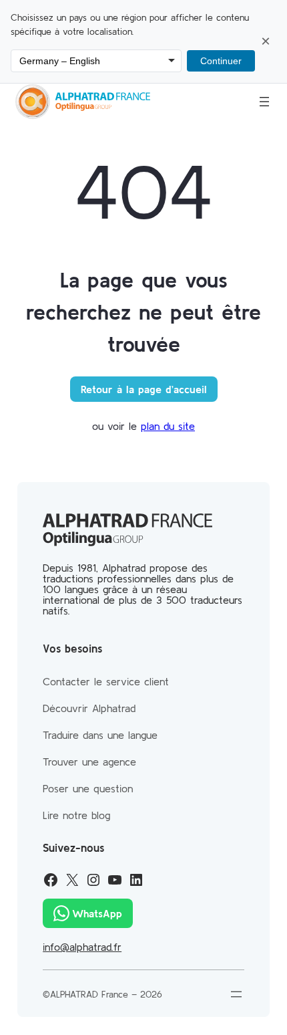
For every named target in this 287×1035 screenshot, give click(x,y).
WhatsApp (97, 913)
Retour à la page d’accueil (144, 389)
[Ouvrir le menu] (264, 102)
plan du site (168, 426)
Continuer (221, 60)
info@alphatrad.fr (82, 947)
